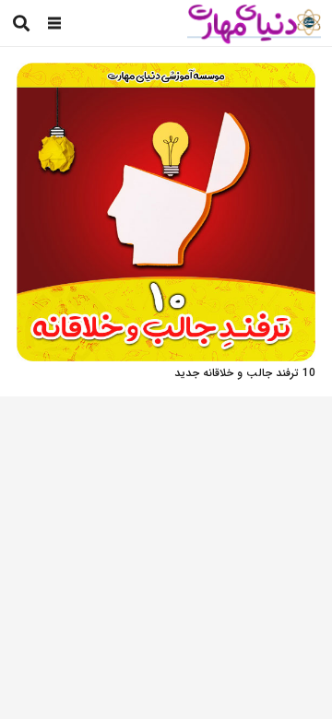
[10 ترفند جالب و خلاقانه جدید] (166, 72)
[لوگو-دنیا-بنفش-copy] (253, 23)
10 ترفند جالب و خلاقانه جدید (244, 373)
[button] (55, 23)
